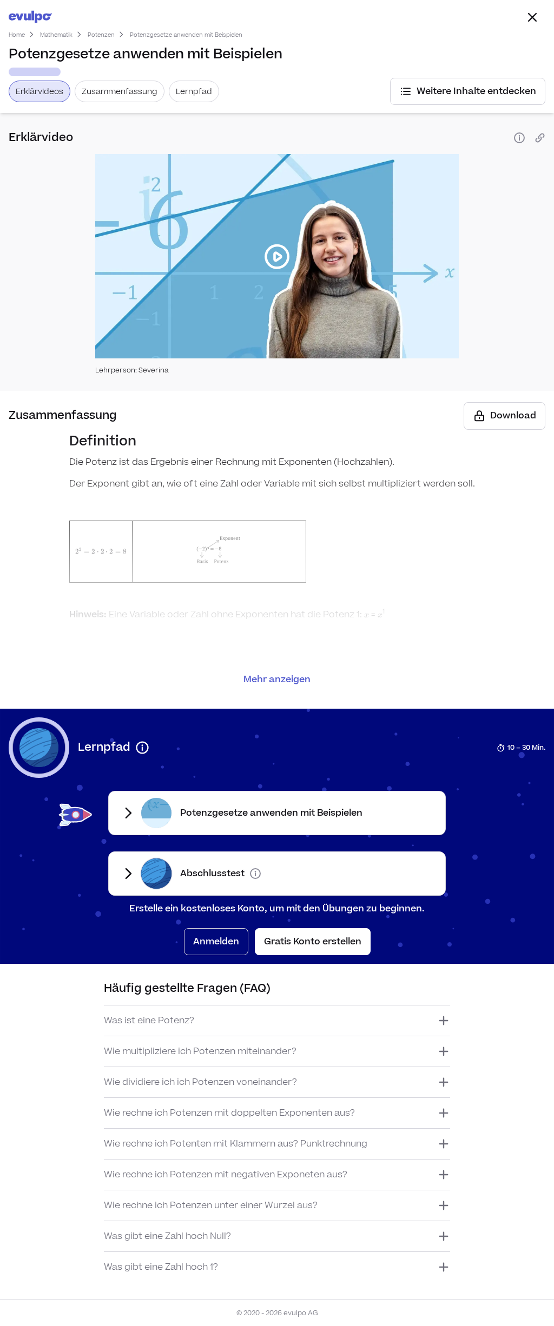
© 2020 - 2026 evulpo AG (277, 1313)
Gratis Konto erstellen (312, 941)
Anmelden (216, 941)
